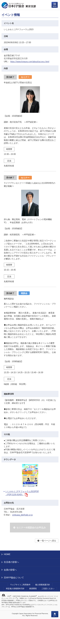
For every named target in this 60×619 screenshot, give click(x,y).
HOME (7, 554)
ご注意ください (47, 588)
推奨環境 (33, 588)
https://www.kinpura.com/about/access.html (29, 61)
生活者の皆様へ (11, 562)
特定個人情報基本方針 (15, 588)
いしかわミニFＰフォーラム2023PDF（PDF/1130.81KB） (22, 493)
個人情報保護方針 (42, 585)
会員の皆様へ (10, 570)
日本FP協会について (14, 577)
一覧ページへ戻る (48, 540)
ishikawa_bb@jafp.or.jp (22, 515)
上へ (54, 614)
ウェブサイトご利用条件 (20, 585)
